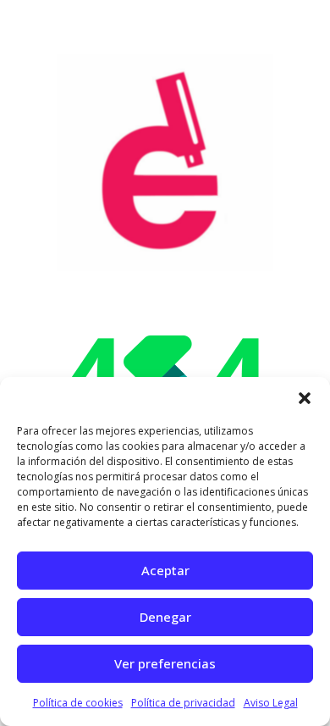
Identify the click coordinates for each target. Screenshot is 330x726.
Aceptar (165, 570)
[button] (304, 398)
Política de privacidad (183, 703)
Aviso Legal (271, 703)
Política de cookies (78, 703)
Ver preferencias (165, 663)
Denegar (165, 616)
